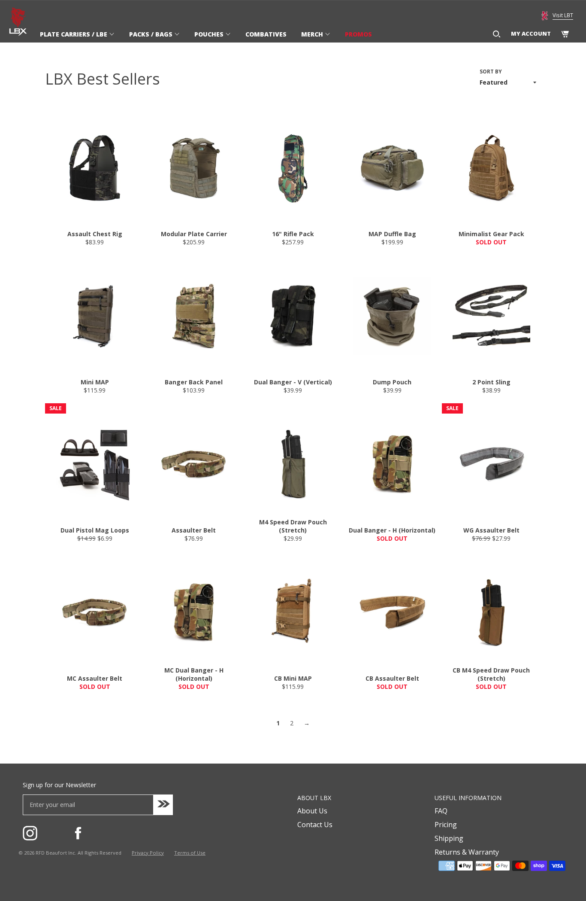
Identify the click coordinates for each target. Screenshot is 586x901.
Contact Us (314, 824)
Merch (313, 34)
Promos (358, 34)
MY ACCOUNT (531, 33)
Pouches (209, 34)
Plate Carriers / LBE (74, 34)
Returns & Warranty (467, 852)
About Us (312, 811)
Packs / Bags (151, 34)
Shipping (449, 838)
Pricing (446, 824)
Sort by (491, 71)
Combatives (266, 34)
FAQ (441, 811)
